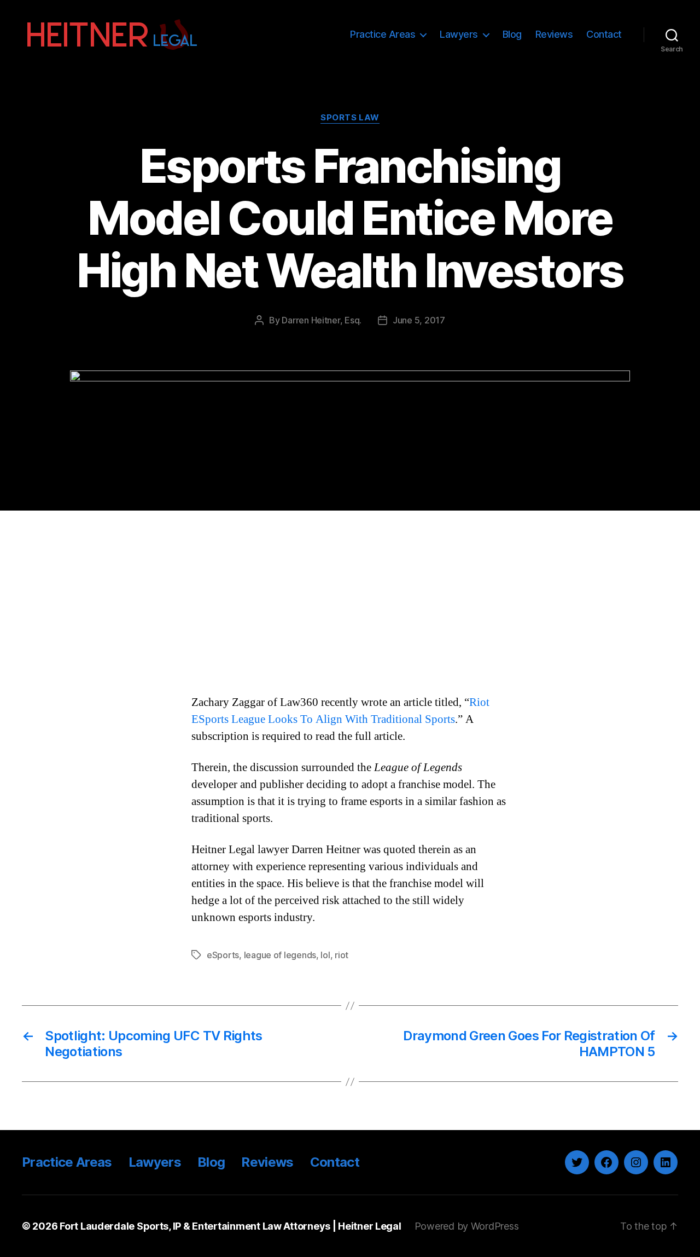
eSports (223, 954)
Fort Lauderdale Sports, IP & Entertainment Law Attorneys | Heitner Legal (230, 1226)
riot (341, 954)
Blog (512, 34)
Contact (604, 34)
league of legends (280, 954)
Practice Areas (382, 34)
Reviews (554, 34)
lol (325, 954)
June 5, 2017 (419, 320)
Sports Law (350, 118)
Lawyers (459, 34)
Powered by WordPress (467, 1226)
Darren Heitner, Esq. (321, 320)
